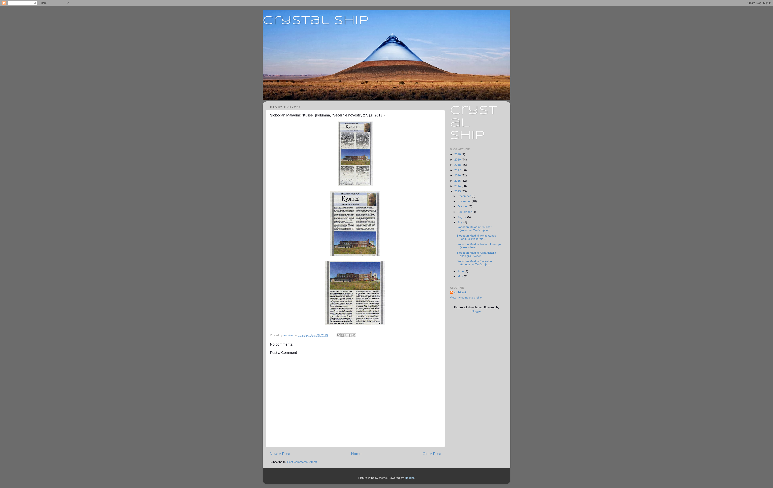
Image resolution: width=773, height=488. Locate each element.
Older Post (432, 454)
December (465, 196)
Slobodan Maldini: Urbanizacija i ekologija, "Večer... (477, 254)
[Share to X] (346, 335)
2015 (458, 180)
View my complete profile (466, 297)
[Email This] (339, 335)
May (461, 276)
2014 (458, 186)
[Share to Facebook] (350, 335)
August (462, 217)
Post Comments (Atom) (302, 461)
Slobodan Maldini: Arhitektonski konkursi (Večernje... (476, 237)
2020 (458, 154)
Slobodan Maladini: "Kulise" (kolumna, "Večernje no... (474, 228)
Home (356, 454)
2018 (458, 164)
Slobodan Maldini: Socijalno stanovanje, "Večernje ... (474, 263)
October (463, 206)
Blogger (476, 311)
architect (460, 292)
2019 (458, 159)
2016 (458, 175)
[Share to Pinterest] (354, 335)
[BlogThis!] (342, 335)
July (460, 222)
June (461, 271)
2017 (458, 170)
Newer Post (280, 454)
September (465, 211)
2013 (458, 191)
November (465, 201)
